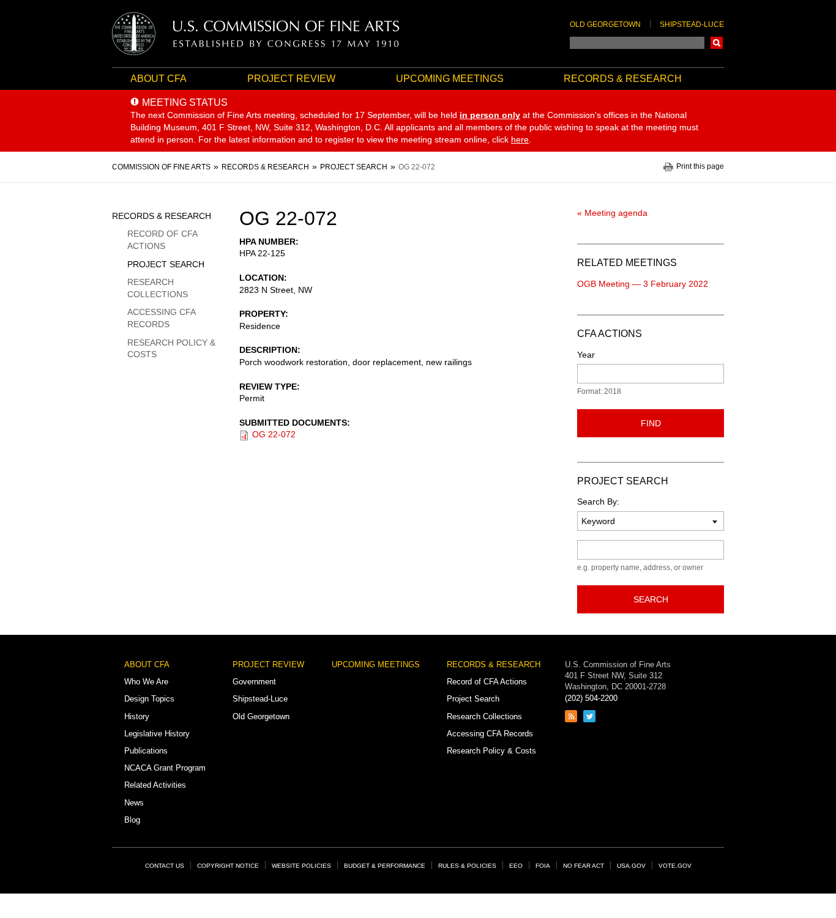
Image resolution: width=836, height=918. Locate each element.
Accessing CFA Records (161, 318)
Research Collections (157, 288)
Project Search (165, 264)
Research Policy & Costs (171, 349)
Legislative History (157, 733)
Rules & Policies (467, 865)
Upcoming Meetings (450, 78)
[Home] (256, 33)
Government (254, 681)
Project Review (291, 78)
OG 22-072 (274, 434)
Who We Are (146, 681)
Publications (146, 750)
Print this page (700, 167)
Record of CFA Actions (162, 240)
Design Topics (149, 698)
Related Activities (155, 785)
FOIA (543, 865)
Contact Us (164, 865)
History (136, 716)
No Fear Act (583, 865)
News (134, 802)
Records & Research (623, 78)
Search (717, 43)
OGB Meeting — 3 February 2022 (642, 284)
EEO (516, 865)
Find (651, 423)
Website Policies (301, 865)
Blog (132, 819)
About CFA (158, 78)
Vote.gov (675, 865)
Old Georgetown (605, 24)
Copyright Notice (228, 865)
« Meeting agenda (612, 213)
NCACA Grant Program (165, 767)
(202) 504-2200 (591, 698)
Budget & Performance (384, 865)
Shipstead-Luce (692, 24)
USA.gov (631, 865)
